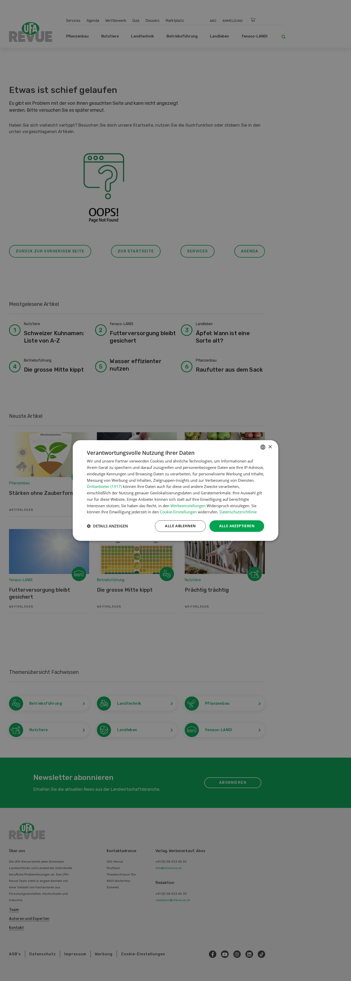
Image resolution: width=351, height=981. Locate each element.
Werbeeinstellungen (188, 505)
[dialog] (175, 490)
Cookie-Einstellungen (178, 511)
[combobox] (262, 447)
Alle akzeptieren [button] (236, 525)
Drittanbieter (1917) (104, 486)
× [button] (270, 447)
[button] (107, 526)
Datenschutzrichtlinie (238, 511)
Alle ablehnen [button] (180, 525)
